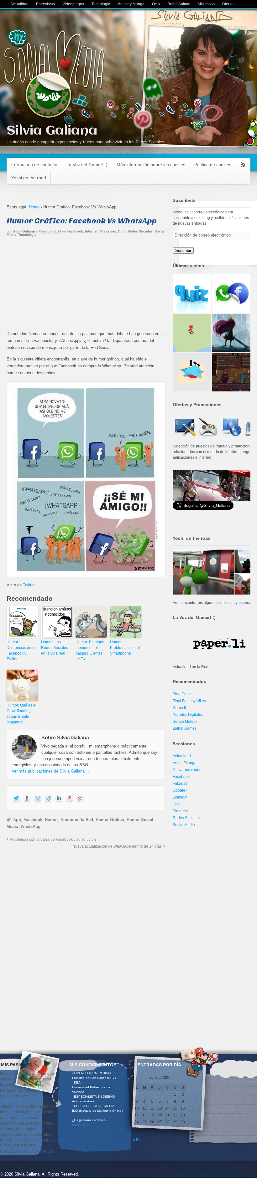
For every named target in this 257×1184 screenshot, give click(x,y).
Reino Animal (178, 4)
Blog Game (182, 694)
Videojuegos (73, 4)
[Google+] (80, 798)
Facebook (75, 231)
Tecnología (101, 4)
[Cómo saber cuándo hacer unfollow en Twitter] (192, 372)
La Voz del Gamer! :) (87, 164)
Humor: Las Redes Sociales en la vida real (54, 648)
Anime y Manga (131, 4)
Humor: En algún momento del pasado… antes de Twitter (90, 650)
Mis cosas (206, 4)
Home (34, 207)
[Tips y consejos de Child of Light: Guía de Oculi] (231, 333)
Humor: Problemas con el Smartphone (125, 648)
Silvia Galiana (52, 131)
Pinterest (180, 811)
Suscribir (183, 250)
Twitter (29, 585)
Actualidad (19, 4)
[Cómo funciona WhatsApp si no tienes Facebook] (231, 293)
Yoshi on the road (28, 177)
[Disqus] (86, 935)
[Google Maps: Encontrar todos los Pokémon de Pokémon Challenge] (192, 333)
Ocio (156, 4)
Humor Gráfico (110, 819)
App (17, 819)
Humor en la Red (76, 819)
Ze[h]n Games (185, 728)
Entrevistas (45, 4)
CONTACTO (80, 1124)
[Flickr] (48, 798)
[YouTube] (37, 798)
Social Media (184, 825)
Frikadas (180, 783)
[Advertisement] (86, 286)
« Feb (138, 1140)
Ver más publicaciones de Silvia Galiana (51, 771)
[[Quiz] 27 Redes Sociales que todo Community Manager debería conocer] (192, 293)
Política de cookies (212, 164)
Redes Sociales (140, 231)
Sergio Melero (185, 721)
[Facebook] (27, 798)
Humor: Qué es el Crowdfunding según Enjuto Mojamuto (21, 713)
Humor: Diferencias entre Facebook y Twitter (21, 650)
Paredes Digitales (188, 714)
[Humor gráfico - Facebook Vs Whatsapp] (86, 479)
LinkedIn (180, 797)
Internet (91, 231)
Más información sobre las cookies (151, 164)
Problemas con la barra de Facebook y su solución (53, 839)
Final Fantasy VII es (189, 701)
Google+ (180, 790)
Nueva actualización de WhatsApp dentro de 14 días (117, 846)
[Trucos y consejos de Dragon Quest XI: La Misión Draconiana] (231, 372)
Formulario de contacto (34, 164)
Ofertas (228, 4)
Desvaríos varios (187, 770)
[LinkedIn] (59, 798)
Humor (51, 819)
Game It (179, 708)
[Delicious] (69, 798)
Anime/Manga (185, 763)
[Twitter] (16, 798)
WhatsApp (30, 826)
